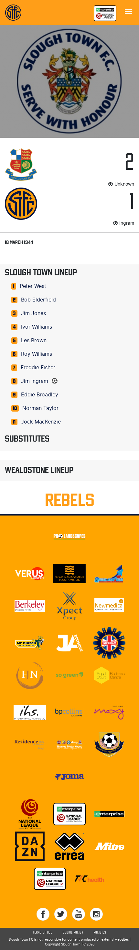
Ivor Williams (36, 327)
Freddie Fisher (38, 367)
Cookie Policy (73, 932)
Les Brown (34, 340)
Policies (100, 932)
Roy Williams (36, 354)
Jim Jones (33, 313)
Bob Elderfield (38, 299)
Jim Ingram (34, 381)
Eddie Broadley (39, 394)
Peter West (33, 286)
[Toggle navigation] (128, 11)
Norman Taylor (40, 408)
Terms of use (42, 932)
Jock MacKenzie (41, 421)
